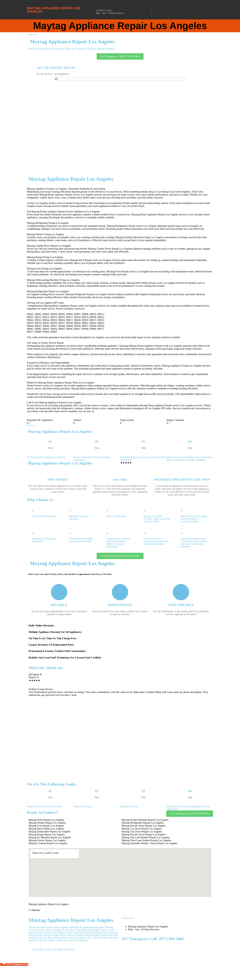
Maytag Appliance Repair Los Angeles (53, 9)
